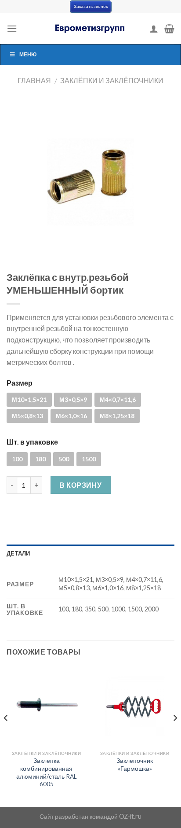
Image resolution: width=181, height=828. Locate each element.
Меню (27, 54)
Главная (34, 80)
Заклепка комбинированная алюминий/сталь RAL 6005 (46, 772)
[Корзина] (169, 28)
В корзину (80, 485)
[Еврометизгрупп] (90, 28)
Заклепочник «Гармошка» (134, 764)
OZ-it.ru (130, 816)
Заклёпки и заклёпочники (111, 80)
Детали (18, 553)
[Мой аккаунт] (153, 28)
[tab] (90, 553)
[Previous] (6, 735)
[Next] (174, 735)
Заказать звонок (90, 6)
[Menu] (12, 28)
